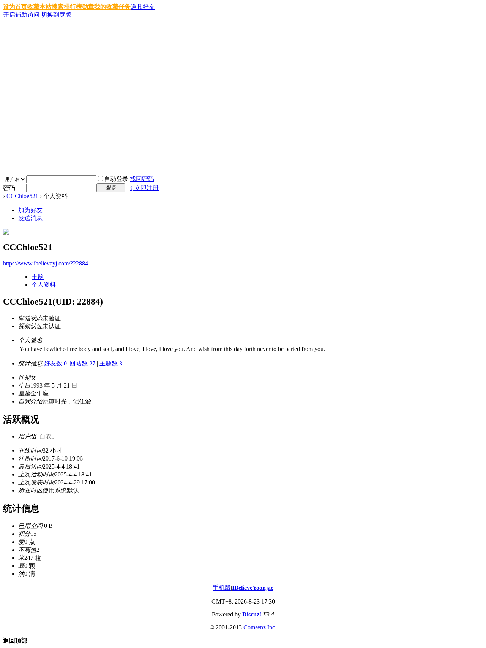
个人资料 (44, 284)
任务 (124, 6)
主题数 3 (110, 363)
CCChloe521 (22, 196)
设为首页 (15, 6)
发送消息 (30, 218)
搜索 (58, 6)
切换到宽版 (56, 14)
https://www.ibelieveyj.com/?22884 (45, 263)
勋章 (88, 6)
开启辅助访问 (21, 14)
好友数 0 (55, 363)
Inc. (271, 627)
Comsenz (255, 627)
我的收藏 (106, 6)
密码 (9, 187)
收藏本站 (39, 6)
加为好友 (30, 210)
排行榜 (73, 6)
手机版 (222, 587)
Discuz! (251, 614)
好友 (149, 6)
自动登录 (116, 179)
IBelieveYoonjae (252, 587)
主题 (38, 276)
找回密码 (142, 179)
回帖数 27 (82, 363)
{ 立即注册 (144, 187)
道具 (137, 6)
